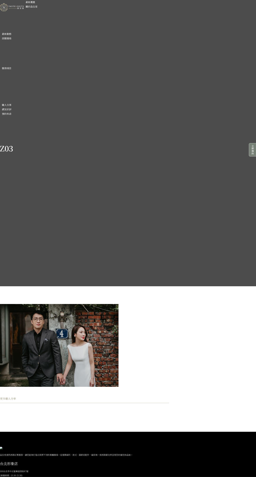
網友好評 (6, 109)
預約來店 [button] (6, 113)
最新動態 (6, 34)
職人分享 (6, 105)
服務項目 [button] (6, 68)
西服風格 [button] (6, 38)
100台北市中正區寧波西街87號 (14, 471)
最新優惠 (30, 2)
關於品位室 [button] (31, 6)
